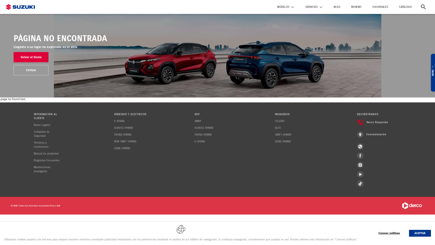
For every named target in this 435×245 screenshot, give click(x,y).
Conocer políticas (389, 233)
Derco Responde (377, 122)
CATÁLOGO (405, 7)
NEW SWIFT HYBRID (125, 141)
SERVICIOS (311, 7)
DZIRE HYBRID (122, 148)
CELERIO (280, 121)
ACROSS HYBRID (123, 127)
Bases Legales (42, 125)
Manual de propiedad (46, 153)
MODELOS (283, 7)
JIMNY (198, 121)
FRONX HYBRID (123, 134)
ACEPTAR (419, 233)
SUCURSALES (380, 7)
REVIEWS (356, 7)
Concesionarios (376, 134)
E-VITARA (119, 121)
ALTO (278, 127)
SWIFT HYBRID (283, 134)
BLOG (337, 7)
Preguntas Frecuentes (46, 160)
